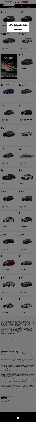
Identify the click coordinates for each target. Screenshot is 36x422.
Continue (18, 29)
